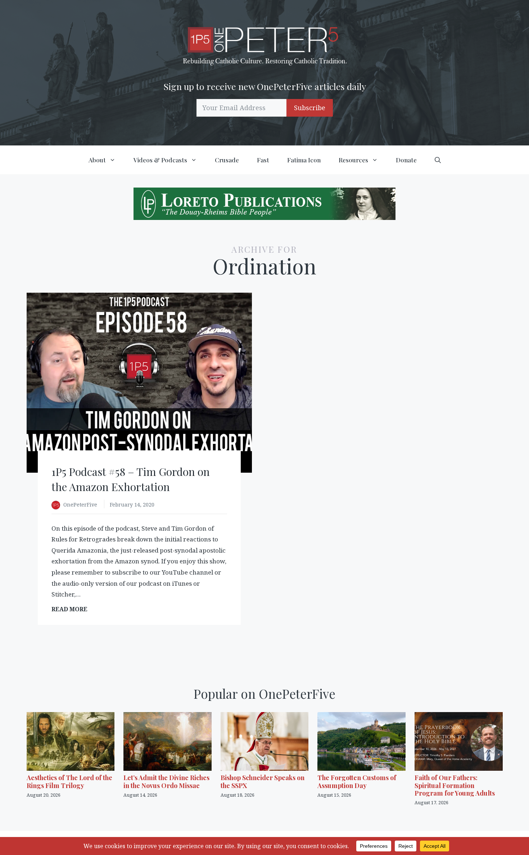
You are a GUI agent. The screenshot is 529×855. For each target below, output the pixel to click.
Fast (263, 160)
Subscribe (309, 107)
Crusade (227, 160)
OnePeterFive (81, 504)
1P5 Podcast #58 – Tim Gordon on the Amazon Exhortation (130, 479)
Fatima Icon (304, 160)
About (97, 160)
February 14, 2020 (132, 504)
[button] (438, 159)
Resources (353, 160)
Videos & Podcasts (160, 160)
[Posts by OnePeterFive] (57, 505)
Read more (71, 609)
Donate (406, 160)
